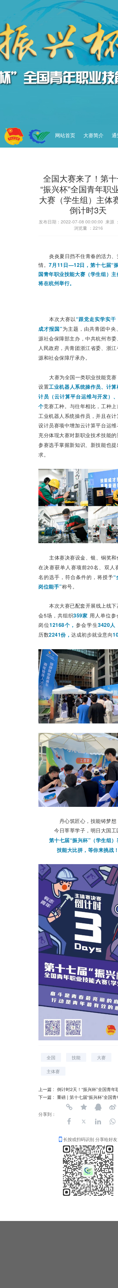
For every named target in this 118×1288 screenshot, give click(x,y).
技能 (76, 1057)
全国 (51, 1057)
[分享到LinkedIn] (98, 1121)
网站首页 (65, 135)
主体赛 (53, 1071)
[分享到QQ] (98, 1107)
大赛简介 (93, 135)
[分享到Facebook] (69, 1121)
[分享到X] (83, 1121)
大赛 (101, 1057)
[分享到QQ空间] (83, 1107)
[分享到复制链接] (69, 1107)
